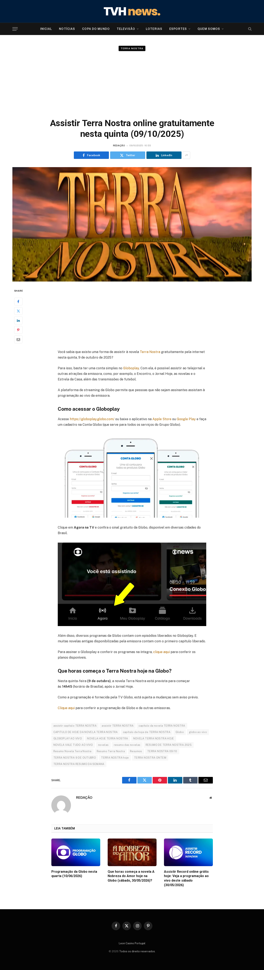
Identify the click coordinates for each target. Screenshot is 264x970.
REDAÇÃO (119, 145)
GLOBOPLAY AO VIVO (67, 738)
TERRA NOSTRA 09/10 (162, 751)
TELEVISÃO (126, 28)
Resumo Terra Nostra (111, 751)
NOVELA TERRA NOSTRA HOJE (153, 738)
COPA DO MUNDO (96, 28)
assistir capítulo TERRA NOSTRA (75, 725)
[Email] (18, 340)
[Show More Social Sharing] (186, 155)
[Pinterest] (18, 330)
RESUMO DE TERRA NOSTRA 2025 (169, 744)
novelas (103, 744)
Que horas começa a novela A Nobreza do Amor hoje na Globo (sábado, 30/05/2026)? (131, 876)
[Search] (249, 29)
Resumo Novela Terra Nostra (72, 751)
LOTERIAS (154, 28)
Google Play (186, 419)
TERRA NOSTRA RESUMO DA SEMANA (78, 764)
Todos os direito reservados (137, 951)
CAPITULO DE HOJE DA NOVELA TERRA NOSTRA (85, 732)
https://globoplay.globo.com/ (92, 419)
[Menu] (15, 29)
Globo (180, 732)
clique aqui (161, 652)
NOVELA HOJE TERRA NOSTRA (107, 738)
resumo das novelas (127, 744)
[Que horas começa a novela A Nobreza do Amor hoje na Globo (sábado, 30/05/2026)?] (132, 852)
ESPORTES (178, 28)
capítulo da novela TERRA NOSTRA (162, 725)
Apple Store (161, 419)
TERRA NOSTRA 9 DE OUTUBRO (74, 757)
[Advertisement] (132, 82)
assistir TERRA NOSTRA (117, 725)
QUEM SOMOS (209, 28)
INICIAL (46, 28)
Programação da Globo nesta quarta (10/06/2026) (74, 874)
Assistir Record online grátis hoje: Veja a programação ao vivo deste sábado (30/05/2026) (186, 878)
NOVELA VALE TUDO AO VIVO (73, 744)
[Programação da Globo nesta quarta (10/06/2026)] (75, 852)
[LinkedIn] (18, 321)
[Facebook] (18, 302)
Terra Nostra (132, 48)
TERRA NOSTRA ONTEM (150, 757)
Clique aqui (66, 708)
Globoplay (131, 368)
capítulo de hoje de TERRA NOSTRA (146, 732)
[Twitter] (18, 311)
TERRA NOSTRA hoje (115, 757)
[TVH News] (132, 11)
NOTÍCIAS (67, 28)
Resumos (136, 751)
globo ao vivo (198, 732)
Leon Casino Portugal (132, 943)
